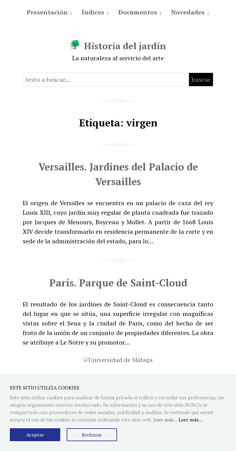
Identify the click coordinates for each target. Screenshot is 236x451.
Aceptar (35, 434)
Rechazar (92, 434)
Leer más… (191, 419)
